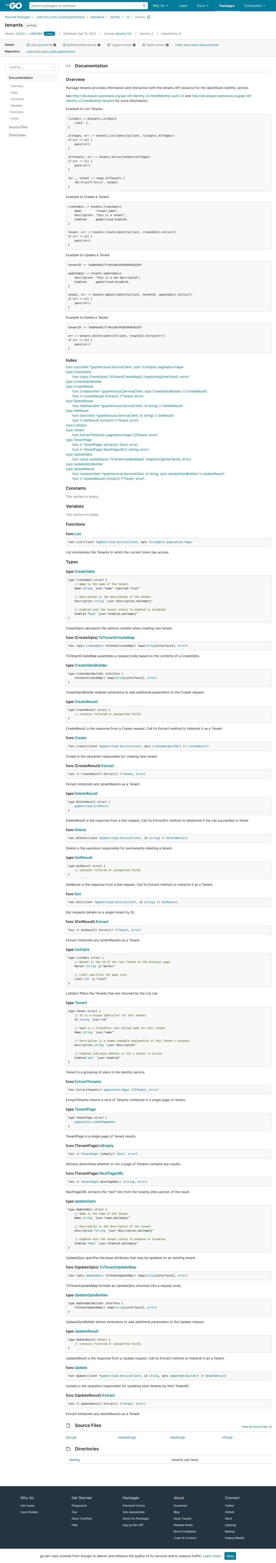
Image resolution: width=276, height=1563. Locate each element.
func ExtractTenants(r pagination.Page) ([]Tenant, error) (115, 435)
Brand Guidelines (185, 1531)
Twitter (229, 1505)
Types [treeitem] (15, 118)
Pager (188, 542)
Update (81, 1367)
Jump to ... (16, 67)
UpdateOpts (85, 1201)
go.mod (43, 44)
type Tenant (75, 430)
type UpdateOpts (79, 454)
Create (80, 738)
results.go (177, 1437)
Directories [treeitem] (17, 135)
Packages (227, 6)
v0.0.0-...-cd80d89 (24, 33)
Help (75, 1525)
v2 (127, 17)
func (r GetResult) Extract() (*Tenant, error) (105, 420)
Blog (177, 1512)
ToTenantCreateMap (117, 637)
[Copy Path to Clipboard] (148, 17)
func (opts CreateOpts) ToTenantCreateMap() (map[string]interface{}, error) (130, 377)
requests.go (127, 1437)
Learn (183, 6)
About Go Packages (136, 1518)
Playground (79, 1505)
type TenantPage (79, 440)
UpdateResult (87, 1331)
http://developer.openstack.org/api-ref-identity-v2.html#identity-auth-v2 (128, 96)
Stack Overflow (82, 1518)
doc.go (71, 1437)
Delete (80, 830)
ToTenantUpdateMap (117, 1267)
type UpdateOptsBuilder (84, 464)
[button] (28, 44)
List (78, 534)
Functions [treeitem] (17, 112)
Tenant (128, 774)
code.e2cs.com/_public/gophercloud (60, 17)
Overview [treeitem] (17, 86)
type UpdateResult (80, 469)
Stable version (155, 44)
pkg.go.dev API (133, 1525)
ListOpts (157, 542)
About (179, 1498)
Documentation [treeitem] (21, 78)
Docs (201, 6)
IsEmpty (106, 1145)
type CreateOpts (78, 372)
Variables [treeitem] (16, 105)
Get (78, 894)
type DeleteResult (79, 401)
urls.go (227, 1437)
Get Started (82, 1498)
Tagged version (121, 44)
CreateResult (86, 702)
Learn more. (212, 1556)
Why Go (159, 6)
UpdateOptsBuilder (91, 1295)
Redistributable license (81, 44)
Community (253, 6)
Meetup (230, 1531)
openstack (97, 17)
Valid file (41, 44)
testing (74, 1460)
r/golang (230, 1525)
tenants (140, 17)
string (87, 588)
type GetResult (77, 411)
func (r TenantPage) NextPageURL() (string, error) (110, 449)
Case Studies (29, 1512)
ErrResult (101, 806)
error (182, 645)
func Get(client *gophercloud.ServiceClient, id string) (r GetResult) (123, 415)
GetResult (83, 857)
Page (124, 1089)
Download (180, 1505)
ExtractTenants (88, 1081)
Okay (230, 1556)
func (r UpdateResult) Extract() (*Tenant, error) (108, 479)
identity (115, 17)
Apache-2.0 (123, 33)
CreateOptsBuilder (91, 665)
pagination (175, 542)
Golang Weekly (234, 1538)
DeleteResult (86, 793)
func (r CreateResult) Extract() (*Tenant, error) (107, 396)
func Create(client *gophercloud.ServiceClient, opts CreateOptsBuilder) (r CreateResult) (139, 391)
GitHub (229, 1512)
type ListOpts (76, 425)
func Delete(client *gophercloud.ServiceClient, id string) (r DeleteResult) (127, 406)
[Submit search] (144, 5)
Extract (107, 766)
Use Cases (27, 1505)
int (86, 979)
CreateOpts (85, 571)
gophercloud (106, 542)
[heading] (17, 5)
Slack (228, 1518)
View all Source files (255, 1426)
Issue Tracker (183, 1518)
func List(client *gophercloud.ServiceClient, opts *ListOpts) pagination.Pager (125, 367)
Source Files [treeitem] (18, 127)
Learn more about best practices (197, 44)
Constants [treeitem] (17, 99)
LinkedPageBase (103, 1121)
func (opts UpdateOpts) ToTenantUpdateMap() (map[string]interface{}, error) (131, 459)
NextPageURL (111, 1173)
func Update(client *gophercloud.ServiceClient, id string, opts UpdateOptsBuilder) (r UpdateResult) (148, 474)
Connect (232, 1498)
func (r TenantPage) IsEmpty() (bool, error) (105, 445)
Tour (74, 1512)
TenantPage (85, 1109)
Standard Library (134, 1505)
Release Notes (183, 1525)
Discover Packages (17, 17)
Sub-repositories (133, 1512)
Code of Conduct (185, 1538)
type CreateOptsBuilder (84, 381)
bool (92, 613)
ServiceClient (127, 542)
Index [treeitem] (14, 92)
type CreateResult (79, 386)
